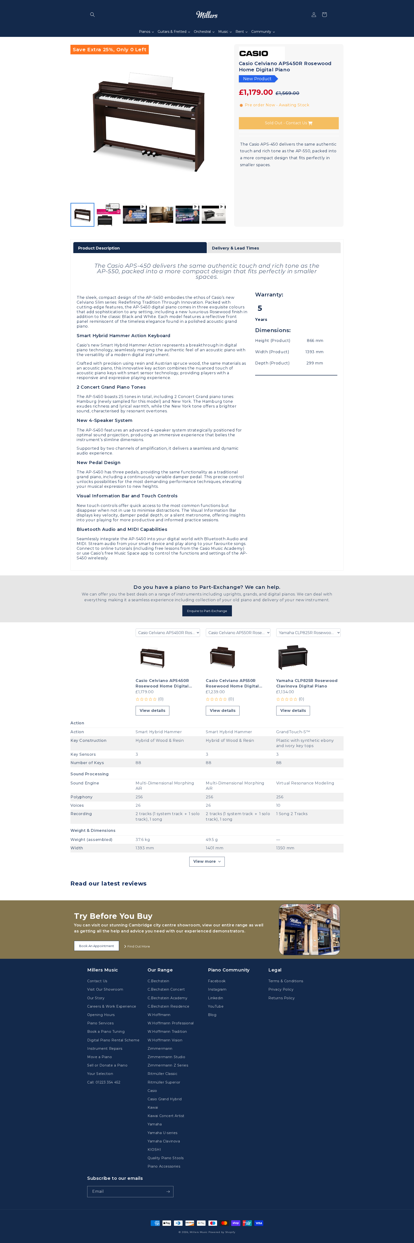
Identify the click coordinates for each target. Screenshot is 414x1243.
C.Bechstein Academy (167, 998)
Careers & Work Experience (111, 1006)
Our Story (95, 998)
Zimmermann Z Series (168, 1065)
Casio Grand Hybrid (165, 1099)
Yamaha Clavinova (164, 1141)
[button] (92, 14)
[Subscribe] (168, 1191)
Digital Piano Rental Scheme (113, 1040)
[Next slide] (220, 215)
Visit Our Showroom (105, 989)
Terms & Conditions (285, 981)
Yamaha (155, 1124)
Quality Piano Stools (166, 1158)
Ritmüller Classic (162, 1074)
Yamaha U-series (163, 1133)
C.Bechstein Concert (166, 989)
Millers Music (198, 1232)
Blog (212, 1015)
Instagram (217, 989)
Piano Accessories (164, 1166)
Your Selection (100, 1074)
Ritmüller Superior (164, 1082)
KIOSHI (154, 1149)
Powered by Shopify (221, 1232)
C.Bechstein (158, 981)
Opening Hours (101, 1015)
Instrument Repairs (104, 1048)
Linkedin (215, 998)
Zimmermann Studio (166, 1057)
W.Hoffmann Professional (171, 1023)
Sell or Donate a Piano (107, 1065)
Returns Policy (281, 998)
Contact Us (97, 981)
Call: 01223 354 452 (103, 1082)
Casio (152, 1091)
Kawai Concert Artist (166, 1116)
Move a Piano (99, 1057)
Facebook (217, 981)
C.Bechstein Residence (169, 1006)
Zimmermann (160, 1048)
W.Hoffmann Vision (165, 1040)
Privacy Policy (280, 989)
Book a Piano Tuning (106, 1031)
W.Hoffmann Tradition (167, 1031)
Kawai (153, 1107)
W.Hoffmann (159, 1015)
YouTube (216, 1006)
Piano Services (100, 1023)
